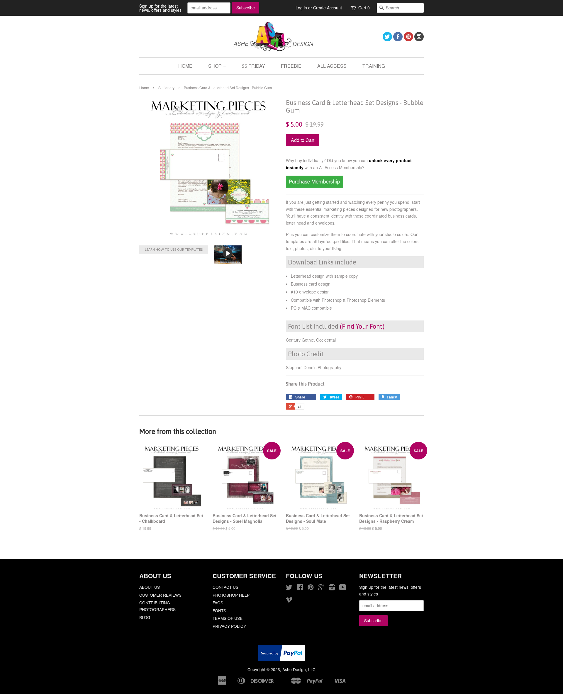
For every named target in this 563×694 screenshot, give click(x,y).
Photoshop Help (231, 595)
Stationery (166, 87)
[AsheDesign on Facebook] (398, 39)
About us (149, 587)
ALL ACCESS (332, 65)
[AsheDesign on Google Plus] (321, 588)
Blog (144, 617)
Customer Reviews (160, 595)
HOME (185, 65)
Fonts (219, 610)
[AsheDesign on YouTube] (342, 588)
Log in (301, 8)
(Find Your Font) (362, 326)
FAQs (218, 602)
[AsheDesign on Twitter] (387, 39)
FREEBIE (291, 65)
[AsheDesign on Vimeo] (289, 600)
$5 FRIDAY (253, 65)
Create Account (327, 8)
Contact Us (225, 587)
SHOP (215, 65)
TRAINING (373, 65)
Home (144, 87)
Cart (364, 8)
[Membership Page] (314, 186)
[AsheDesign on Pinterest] (408, 39)
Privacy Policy (229, 626)
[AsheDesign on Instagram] (419, 39)
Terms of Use (228, 618)
